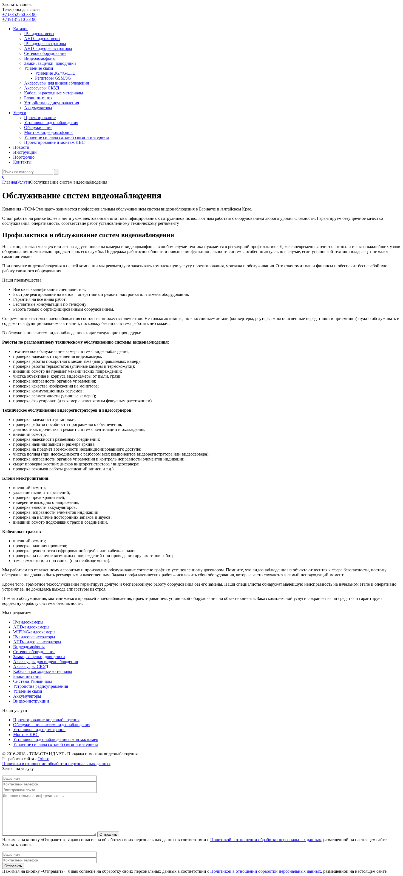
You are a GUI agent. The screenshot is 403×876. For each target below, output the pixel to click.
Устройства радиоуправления (51, 102)
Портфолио (24, 157)
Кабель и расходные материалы (53, 93)
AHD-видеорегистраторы (48, 48)
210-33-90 (19, 19)
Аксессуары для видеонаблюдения (56, 83)
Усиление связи (38, 68)
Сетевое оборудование (45, 53)
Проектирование (40, 117)
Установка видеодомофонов (39, 729)
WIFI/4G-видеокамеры (34, 632)
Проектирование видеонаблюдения (46, 719)
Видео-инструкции (31, 701)
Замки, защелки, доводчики (50, 63)
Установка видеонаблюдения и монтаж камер (55, 739)
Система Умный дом (32, 681)
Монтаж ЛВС (26, 734)
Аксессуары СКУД (41, 88)
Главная (9, 182)
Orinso (43, 758)
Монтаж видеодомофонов (48, 132)
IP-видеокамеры (39, 33)
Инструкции (25, 152)
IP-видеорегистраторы (45, 43)
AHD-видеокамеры (42, 38)
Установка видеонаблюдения (51, 122)
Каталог (20, 28)
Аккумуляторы (38, 107)
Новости (21, 147)
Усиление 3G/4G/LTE (55, 73)
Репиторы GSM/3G (53, 78)
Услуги (19, 112)
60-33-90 (19, 14)
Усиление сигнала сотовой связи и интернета (66, 137)
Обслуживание (38, 127)
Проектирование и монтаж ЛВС (54, 142)
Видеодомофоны (40, 58)
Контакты (22, 162)
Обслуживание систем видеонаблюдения (51, 724)
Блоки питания (38, 98)
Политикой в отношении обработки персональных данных (265, 839)
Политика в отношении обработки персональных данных (56, 763)
